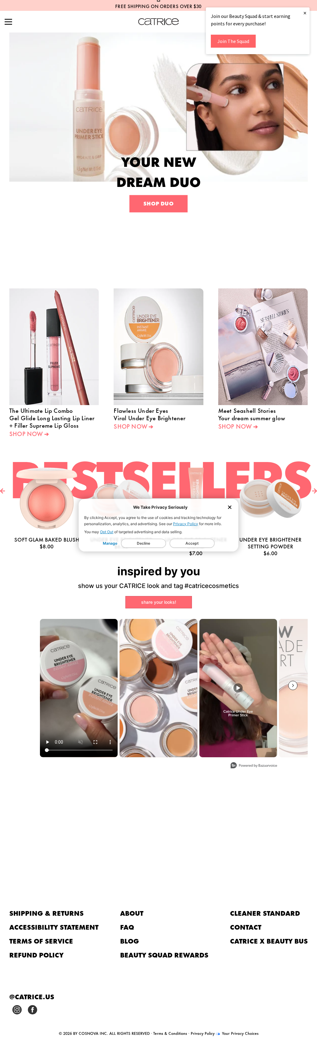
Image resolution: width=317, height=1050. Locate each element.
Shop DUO (158, 203)
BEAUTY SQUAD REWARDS (164, 954)
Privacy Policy (185, 523)
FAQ (127, 927)
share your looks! (158, 602)
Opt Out (106, 531)
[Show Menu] (8, 22)
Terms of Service (41, 940)
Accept (192, 543)
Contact (245, 927)
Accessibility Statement (53, 927)
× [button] (304, 13)
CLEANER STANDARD (265, 913)
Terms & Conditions (170, 1033)
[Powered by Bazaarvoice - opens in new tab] (254, 766)
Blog (129, 940)
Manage (110, 543)
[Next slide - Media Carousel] (292, 685)
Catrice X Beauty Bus (269, 940)
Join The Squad (233, 41)
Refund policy (36, 954)
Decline (143, 543)
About (131, 913)
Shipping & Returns (46, 913)
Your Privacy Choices (239, 1033)
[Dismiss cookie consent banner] (229, 508)
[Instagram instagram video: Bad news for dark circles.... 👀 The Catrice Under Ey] (79, 688)
